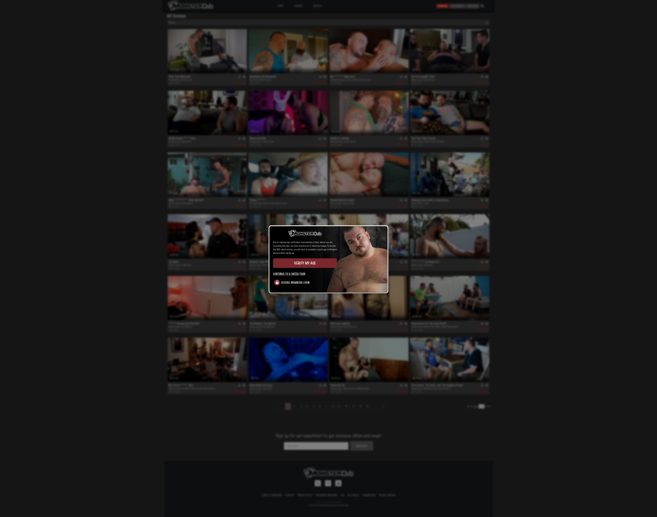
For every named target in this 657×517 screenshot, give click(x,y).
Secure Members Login (295, 282)
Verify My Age (305, 263)
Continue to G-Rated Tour (289, 273)
